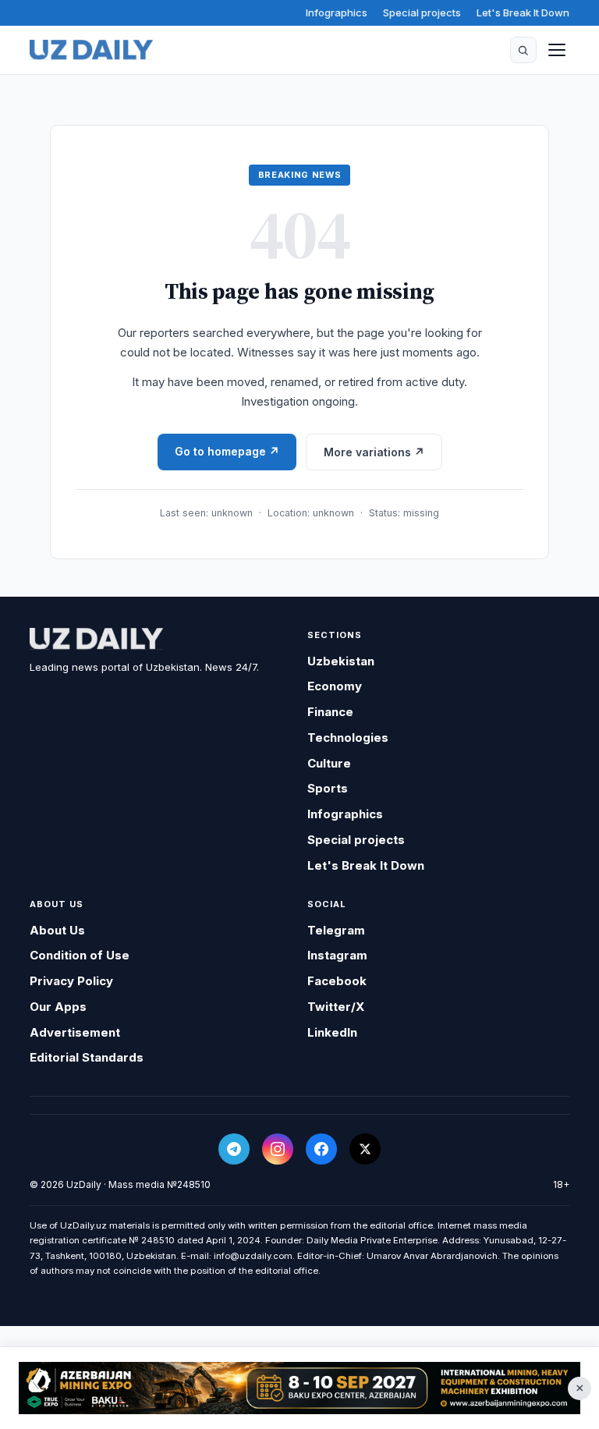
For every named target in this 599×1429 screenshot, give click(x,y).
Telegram (336, 930)
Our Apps (58, 1006)
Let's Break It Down (523, 12)
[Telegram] (234, 1149)
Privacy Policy (71, 980)
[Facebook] (321, 1149)
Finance (330, 711)
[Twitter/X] (365, 1149)
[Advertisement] (299, 1388)
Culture (329, 763)
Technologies (347, 737)
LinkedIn (332, 1032)
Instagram (337, 955)
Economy (334, 686)
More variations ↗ (374, 452)
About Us (57, 930)
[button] (523, 50)
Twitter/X (335, 1006)
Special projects (422, 12)
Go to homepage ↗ (227, 451)
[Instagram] (277, 1149)
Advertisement (75, 1032)
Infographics (336, 12)
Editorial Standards (87, 1057)
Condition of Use (79, 955)
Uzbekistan (340, 661)
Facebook (337, 980)
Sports (327, 788)
